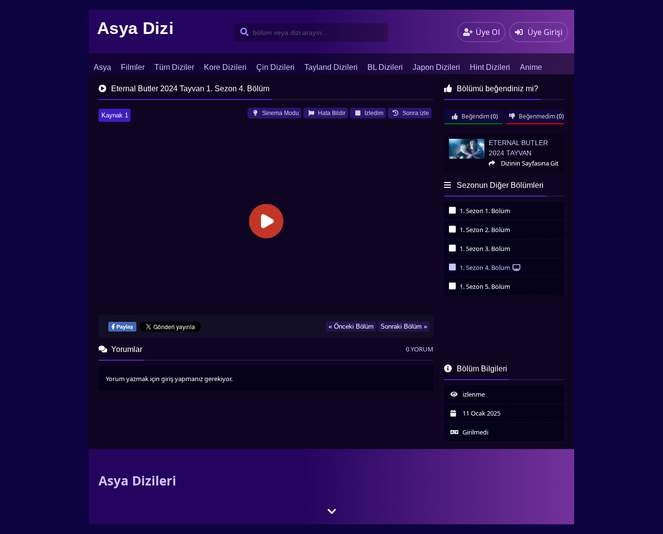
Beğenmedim (536, 116)
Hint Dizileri (490, 67)
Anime (531, 67)
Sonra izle (415, 113)
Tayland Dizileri (331, 67)
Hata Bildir (331, 113)
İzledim (373, 113)
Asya (102, 67)
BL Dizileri (385, 67)
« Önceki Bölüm (351, 326)
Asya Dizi (135, 27)
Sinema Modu (280, 113)
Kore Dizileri (225, 67)
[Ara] (242, 32)
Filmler (133, 67)
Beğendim (474, 116)
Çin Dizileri (275, 67)
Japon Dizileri (436, 67)
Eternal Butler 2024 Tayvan (480, 138)
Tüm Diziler (174, 67)
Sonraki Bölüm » (404, 326)
